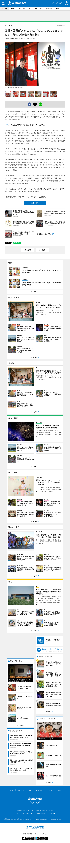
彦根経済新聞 (17, 3)
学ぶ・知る (49, 8)
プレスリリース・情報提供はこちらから (43, 810)
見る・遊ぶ (22, 8)
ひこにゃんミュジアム (30, 38)
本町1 (21, 38)
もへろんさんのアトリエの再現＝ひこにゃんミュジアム (26, 125)
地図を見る (35, 203)
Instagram (60, 3)
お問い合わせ (41, 813)
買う (30, 8)
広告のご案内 (52, 813)
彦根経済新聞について (23, 810)
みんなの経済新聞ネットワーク (35, 827)
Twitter (56, 3)
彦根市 (7, 38)
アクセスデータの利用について (26, 813)
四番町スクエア (14, 38)
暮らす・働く (39, 8)
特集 (57, 8)
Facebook (52, 3)
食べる (13, 8)
